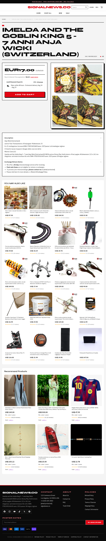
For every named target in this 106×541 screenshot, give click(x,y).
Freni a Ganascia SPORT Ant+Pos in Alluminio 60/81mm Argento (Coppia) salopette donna (40, 283)
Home (39, 13)
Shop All (47, 13)
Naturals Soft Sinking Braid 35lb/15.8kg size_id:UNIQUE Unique (90, 318)
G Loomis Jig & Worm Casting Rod (81, 457)
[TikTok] (19, 511)
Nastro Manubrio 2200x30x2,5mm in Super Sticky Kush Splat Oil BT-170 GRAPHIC (40, 247)
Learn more (34, 77)
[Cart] (101, 7)
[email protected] (49, 170)
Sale (68, 13)
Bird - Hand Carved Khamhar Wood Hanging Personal (17, 458)
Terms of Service (90, 502)
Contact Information (91, 509)
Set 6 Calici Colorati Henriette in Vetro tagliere (15, 211)
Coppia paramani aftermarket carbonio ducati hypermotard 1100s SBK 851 (90, 283)
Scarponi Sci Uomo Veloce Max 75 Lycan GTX (14, 353)
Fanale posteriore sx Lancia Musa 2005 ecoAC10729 (49, 458)
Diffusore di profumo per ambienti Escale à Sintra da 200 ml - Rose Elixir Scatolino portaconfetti (64, 247)
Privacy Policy (89, 499)
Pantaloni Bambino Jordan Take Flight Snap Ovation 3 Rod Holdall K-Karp (90, 247)
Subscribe (94, 522)
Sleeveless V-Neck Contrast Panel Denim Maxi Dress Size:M (18, 408)
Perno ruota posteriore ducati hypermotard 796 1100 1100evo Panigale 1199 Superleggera (64, 318)
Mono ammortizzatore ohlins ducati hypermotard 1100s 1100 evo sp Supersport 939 (15, 283)
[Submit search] (86, 7)
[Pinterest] (29, 511)
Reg (97, 7)
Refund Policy (89, 495)
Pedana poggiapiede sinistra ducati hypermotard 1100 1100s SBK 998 (65, 282)
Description (9, 138)
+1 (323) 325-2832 (47, 501)
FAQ (64, 502)
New (60, 13)
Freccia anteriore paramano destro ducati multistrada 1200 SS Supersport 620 (15, 247)
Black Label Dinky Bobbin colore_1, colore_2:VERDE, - (89, 211)
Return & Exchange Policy (39, 172)
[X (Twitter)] (24, 511)
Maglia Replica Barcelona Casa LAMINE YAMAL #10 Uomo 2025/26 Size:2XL (85, 408)
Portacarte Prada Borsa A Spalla (89, 353)
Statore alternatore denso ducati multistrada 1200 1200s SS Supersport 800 (64, 212)
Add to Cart (24, 94)
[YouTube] (14, 511)
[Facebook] (4, 511)
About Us (66, 495)
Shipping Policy (90, 506)
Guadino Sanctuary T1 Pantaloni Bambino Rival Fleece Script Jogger (15, 318)
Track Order (66, 506)
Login (92, 7)
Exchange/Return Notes (14, 162)
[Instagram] (9, 511)
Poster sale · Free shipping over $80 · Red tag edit (53, 1)
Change (40, 82)
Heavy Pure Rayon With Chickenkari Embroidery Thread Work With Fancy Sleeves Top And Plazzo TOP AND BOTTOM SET (52, 408)
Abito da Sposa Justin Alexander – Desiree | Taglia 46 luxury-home (40, 211)
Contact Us (66, 499)
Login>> (11, 420)
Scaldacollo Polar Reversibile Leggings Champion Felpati (63, 353)
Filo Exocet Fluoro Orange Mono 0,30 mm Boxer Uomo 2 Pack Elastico (40, 353)
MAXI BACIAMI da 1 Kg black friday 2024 (40, 318)
